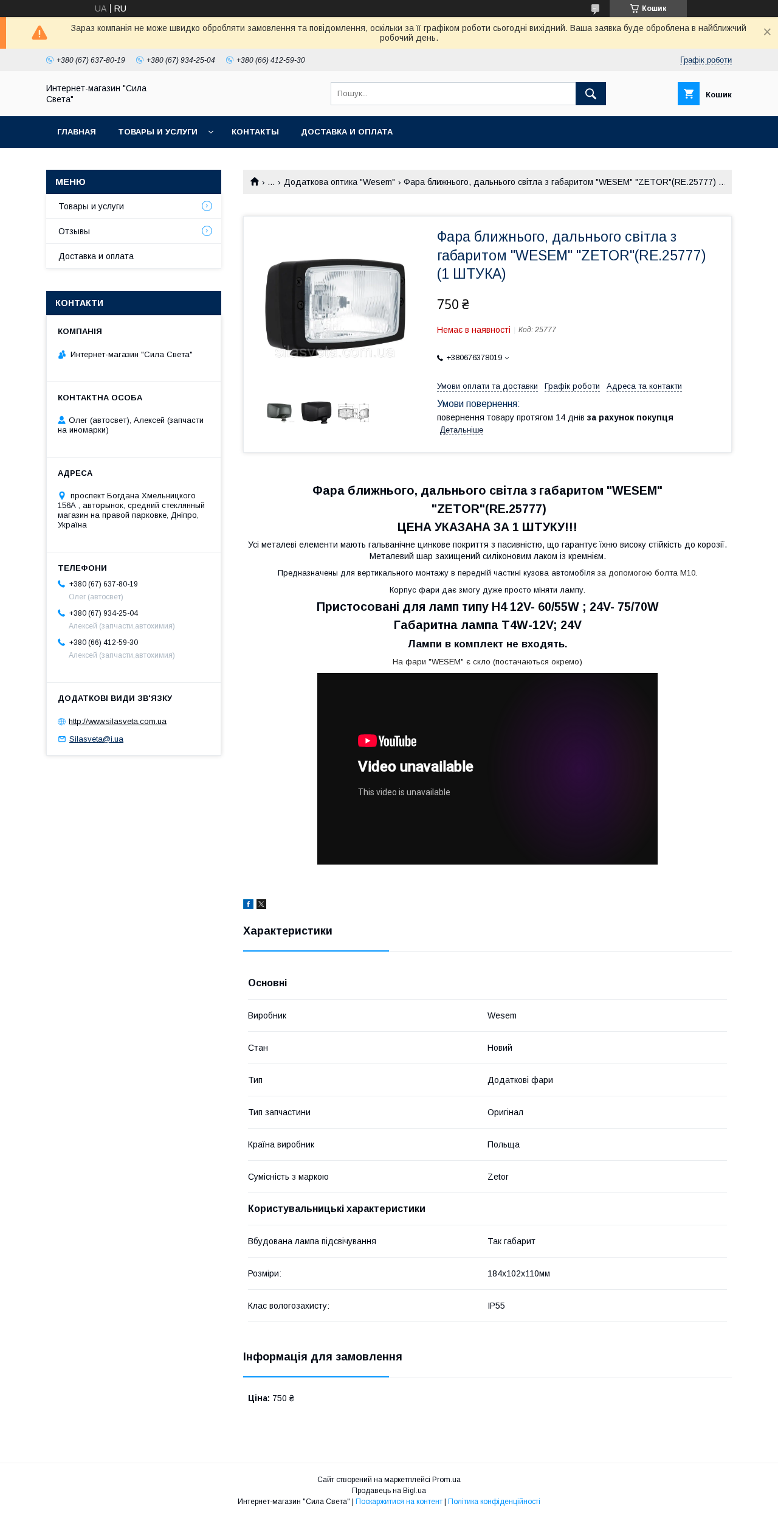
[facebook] (248, 906)
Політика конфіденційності (494, 1501)
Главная (76, 131)
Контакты (255, 131)
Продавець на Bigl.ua (389, 1490)
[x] (261, 906)
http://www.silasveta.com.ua (118, 721)
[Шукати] (591, 93)
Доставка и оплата (347, 131)
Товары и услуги (158, 131)
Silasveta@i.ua (96, 738)
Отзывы (74, 231)
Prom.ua (446, 1479)
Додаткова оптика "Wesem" (339, 182)
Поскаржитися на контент (399, 1501)
